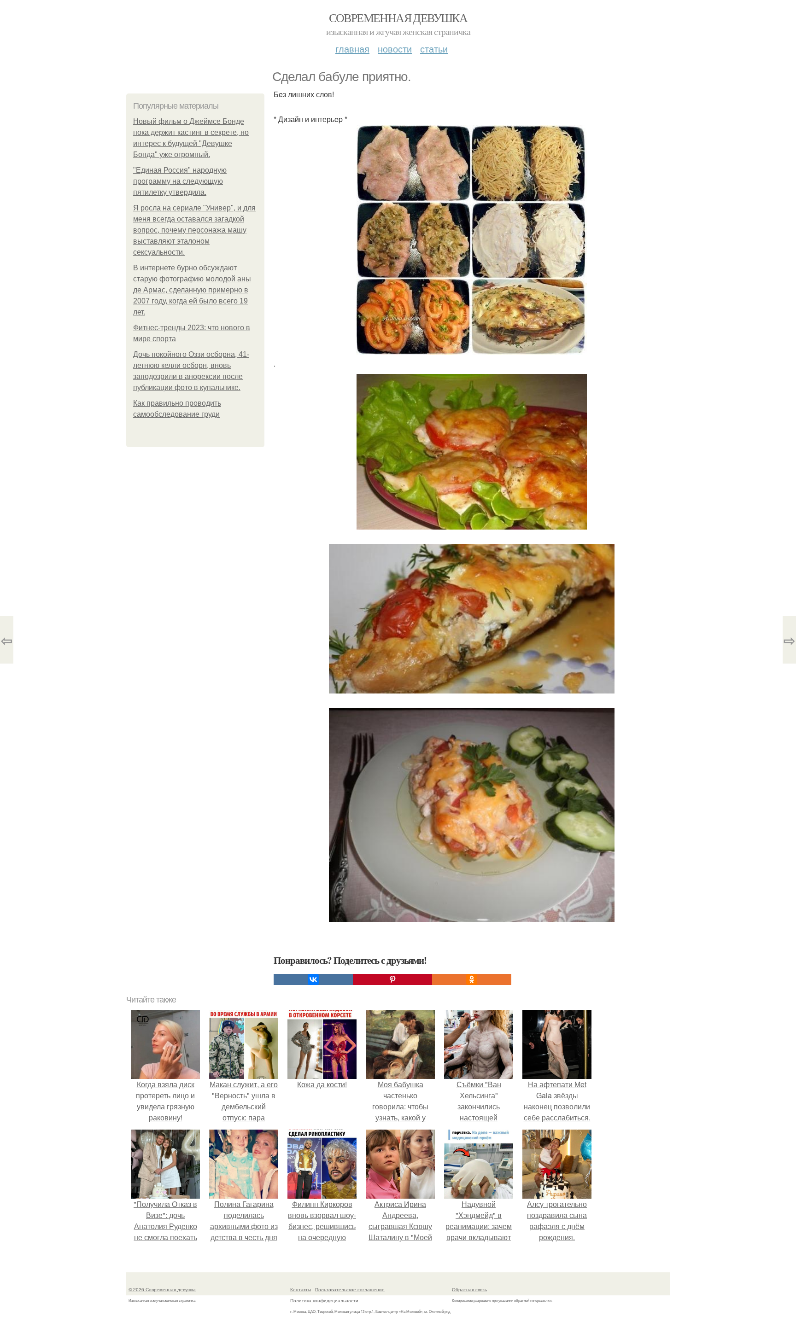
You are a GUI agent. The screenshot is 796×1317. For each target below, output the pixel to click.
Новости (395, 48)
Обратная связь (469, 1289)
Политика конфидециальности (324, 1300)
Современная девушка (398, 17)
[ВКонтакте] (313, 979)
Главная (352, 48)
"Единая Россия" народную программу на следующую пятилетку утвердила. (180, 181)
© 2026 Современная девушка (162, 1289)
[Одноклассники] (471, 979)
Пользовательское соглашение (350, 1289)
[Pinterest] (392, 979)
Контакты (300, 1289)
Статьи (434, 48)
